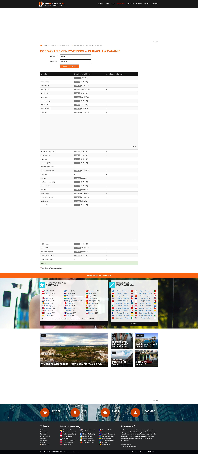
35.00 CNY (77, 85)
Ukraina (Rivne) (107, 438)
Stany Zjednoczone (72, 301)
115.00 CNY (78, 89)
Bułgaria (69, 298)
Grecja (68, 291)
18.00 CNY (77, 178)
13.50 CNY (77, 108)
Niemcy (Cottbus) (68, 430)
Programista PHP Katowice (148, 452)
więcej (74, 323)
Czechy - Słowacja (145, 308)
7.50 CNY (77, 93)
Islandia (68, 308)
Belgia (90, 296)
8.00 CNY (77, 244)
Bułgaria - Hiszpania (145, 310)
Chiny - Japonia (145, 296)
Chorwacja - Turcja (145, 293)
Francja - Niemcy (123, 313)
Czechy (68, 293)
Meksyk (104, 442)
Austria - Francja (122, 301)
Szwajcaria (92, 291)
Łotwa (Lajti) (67, 444)
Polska (46, 291)
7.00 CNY (77, 81)
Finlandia (91, 310)
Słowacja (91, 313)
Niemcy (47, 293)
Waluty (147, 4)
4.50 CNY (77, 205)
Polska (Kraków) (68, 442)
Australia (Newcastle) (109, 434)
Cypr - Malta (145, 301)
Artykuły (130, 4)
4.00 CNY (77, 182)
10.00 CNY (77, 78)
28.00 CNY (77, 170)
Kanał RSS (45, 444)
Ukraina (68, 296)
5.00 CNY (77, 104)
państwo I (53, 56)
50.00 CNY (77, 248)
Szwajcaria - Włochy (123, 318)
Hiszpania (47, 313)
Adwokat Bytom (126, 444)
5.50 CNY (77, 101)
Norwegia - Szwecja (123, 315)
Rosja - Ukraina (145, 303)
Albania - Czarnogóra (123, 308)
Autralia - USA (145, 298)
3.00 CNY (77, 155)
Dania (46, 298)
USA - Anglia (145, 318)
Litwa (90, 293)
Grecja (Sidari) (87, 436)
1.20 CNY (77, 159)
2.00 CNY (77, 163)
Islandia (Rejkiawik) (88, 434)
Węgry (68, 310)
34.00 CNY (77, 193)
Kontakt (154, 4)
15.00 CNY (77, 189)
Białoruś (91, 308)
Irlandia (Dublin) (87, 438)
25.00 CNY (77, 112)
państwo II (53, 61)
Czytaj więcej (125, 440)
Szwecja (47, 315)
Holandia (47, 301)
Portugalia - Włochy (145, 315)
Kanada (68, 303)
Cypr (89, 306)
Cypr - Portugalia (145, 291)
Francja (68, 306)
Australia (69, 313)
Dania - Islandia (145, 306)
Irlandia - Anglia (123, 306)
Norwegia (47, 308)
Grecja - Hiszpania (123, 291)
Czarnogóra (92, 301)
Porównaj (121, 4)
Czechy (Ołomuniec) (69, 432)
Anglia (46, 296)
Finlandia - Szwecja (122, 303)
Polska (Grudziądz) (69, 440)
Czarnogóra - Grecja (146, 313)
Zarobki (139, 4)
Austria (90, 298)
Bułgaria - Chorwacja (123, 310)
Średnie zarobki (45, 436)
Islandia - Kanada (123, 298)
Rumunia (91, 303)
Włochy (46, 310)
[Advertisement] (99, 26)
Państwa (101, 4)
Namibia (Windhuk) (108, 436)
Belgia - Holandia (122, 296)
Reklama (43, 438)
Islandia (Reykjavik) (108, 440)
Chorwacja (48, 306)
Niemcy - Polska (122, 293)
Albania (68, 315)
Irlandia (46, 303)
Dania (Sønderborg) (69, 434)
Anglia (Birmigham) (88, 440)
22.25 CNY (77, 197)
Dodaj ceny (110, 4)
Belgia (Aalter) (106, 444)
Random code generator (129, 446)
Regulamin (43, 440)
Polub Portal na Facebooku (99, 276)
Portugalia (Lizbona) (88, 442)
